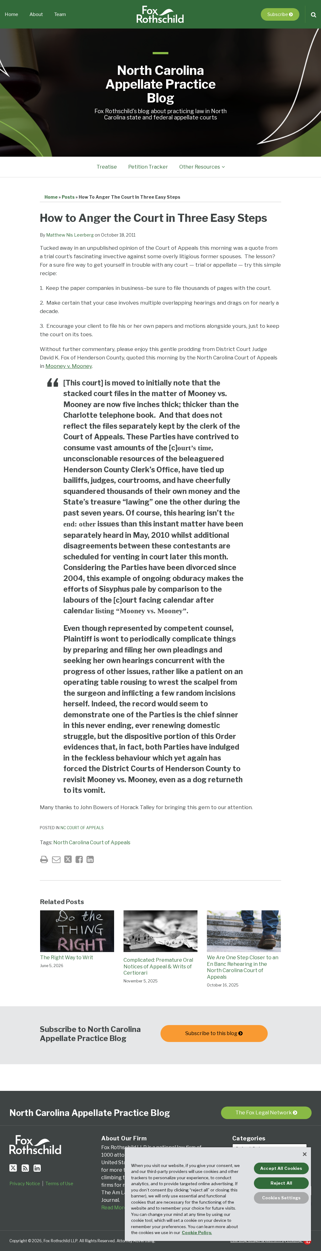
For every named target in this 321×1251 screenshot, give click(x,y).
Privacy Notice (24, 1183)
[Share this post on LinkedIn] (90, 859)
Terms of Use (59, 1183)
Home (11, 14)
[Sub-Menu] (222, 167)
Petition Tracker (148, 167)
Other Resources (199, 167)
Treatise (107, 167)
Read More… (116, 1208)
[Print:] (44, 859)
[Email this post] (56, 859)
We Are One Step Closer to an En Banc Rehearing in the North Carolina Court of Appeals (242, 967)
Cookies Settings (281, 1197)
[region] (218, 1194)
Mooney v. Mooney (68, 366)
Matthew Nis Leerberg (70, 235)
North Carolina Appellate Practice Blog (160, 84)
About (36, 14)
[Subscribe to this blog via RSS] (25, 1168)
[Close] (305, 1154)
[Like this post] (79, 859)
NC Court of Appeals (82, 827)
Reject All (281, 1183)
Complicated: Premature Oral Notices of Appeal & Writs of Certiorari (158, 966)
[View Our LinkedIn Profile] (37, 1168)
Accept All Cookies (281, 1168)
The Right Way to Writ (66, 957)
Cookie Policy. (197, 1232)
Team (60, 14)
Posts (68, 197)
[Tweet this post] (68, 859)
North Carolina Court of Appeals (91, 842)
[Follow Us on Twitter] (13, 1168)
